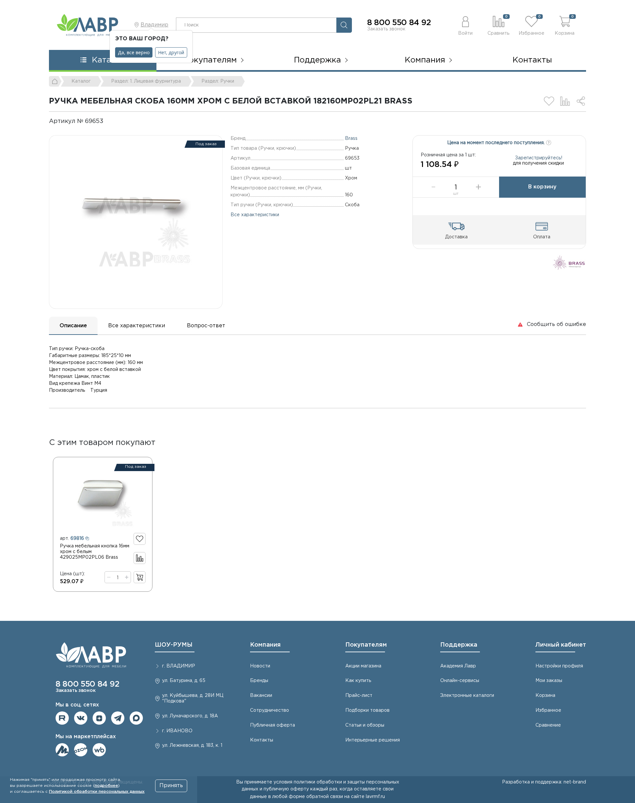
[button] (465, 25)
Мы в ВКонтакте (80, 718)
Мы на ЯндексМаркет (62, 749)
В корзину (542, 186)
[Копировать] (109, 121)
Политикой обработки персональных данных (97, 791)
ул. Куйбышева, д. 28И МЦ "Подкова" (192, 698)
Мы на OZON (80, 749)
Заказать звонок (386, 29)
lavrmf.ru (375, 797)
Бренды (259, 681)
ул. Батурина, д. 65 (183, 681)
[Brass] (569, 262)
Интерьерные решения (372, 740)
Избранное (548, 710)
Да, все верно (133, 52)
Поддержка (458, 645)
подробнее (106, 785)
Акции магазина (363, 666)
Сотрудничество (269, 710)
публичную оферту (286, 789)
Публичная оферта (272, 725)
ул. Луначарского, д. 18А (190, 716)
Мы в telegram (117, 718)
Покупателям (366, 645)
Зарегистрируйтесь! (538, 158)
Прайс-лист (358, 696)
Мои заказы (548, 681)
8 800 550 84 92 (399, 22)
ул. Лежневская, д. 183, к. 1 (192, 745)
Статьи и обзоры (364, 725)
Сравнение (548, 725)
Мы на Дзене (99, 718)
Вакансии (261, 696)
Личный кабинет (560, 645)
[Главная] (55, 81)
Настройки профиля (559, 666)
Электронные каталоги (467, 696)
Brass (351, 139)
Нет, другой (171, 52)
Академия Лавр (458, 666)
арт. (72, 539)
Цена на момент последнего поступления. (496, 143)
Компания (265, 645)
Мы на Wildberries (99, 749)
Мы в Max (136, 718)
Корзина (545, 696)
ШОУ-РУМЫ (173, 645)
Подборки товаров (367, 710)
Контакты (532, 60)
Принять (171, 785)
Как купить (358, 681)
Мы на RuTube (62, 718)
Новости (260, 666)
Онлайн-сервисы (459, 681)
